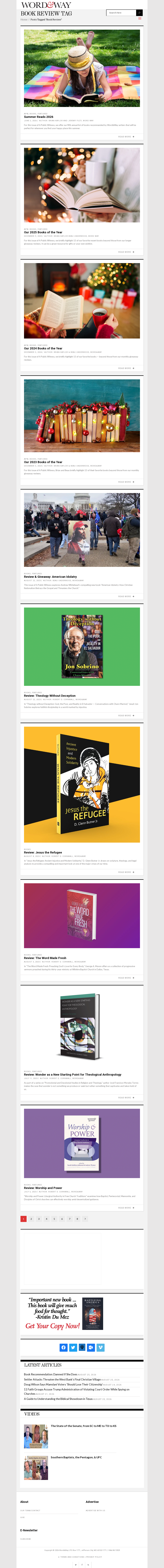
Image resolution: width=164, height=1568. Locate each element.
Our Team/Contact (30, 1511)
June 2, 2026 (30, 121)
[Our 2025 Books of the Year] (82, 185)
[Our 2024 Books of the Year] (82, 301)
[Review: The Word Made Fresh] (82, 915)
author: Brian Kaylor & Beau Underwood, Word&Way (73, 352)
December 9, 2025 (33, 236)
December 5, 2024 (33, 352)
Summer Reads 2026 (38, 117)
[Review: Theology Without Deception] (82, 647)
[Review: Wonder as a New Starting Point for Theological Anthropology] (82, 1027)
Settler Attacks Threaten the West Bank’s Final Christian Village (62, 1379)
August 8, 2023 (32, 856)
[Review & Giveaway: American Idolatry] (82, 530)
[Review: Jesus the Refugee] (82, 785)
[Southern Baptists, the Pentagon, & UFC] (36, 1479)
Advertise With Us (95, 1511)
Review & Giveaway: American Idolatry (50, 577)
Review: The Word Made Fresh (45, 958)
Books (33, 114)
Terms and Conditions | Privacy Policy (81, 1557)
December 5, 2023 (33, 466)
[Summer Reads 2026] (82, 68)
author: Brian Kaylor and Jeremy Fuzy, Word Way (66, 121)
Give (22, 1517)
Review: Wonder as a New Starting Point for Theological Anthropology (72, 1074)
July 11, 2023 (31, 1078)
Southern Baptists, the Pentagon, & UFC (76, 1457)
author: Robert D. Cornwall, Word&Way (65, 699)
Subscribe (25, 1539)
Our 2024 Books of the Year (43, 348)
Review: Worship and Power (43, 1188)
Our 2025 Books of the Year (43, 232)
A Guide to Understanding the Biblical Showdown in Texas (58, 1399)
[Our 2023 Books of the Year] (82, 415)
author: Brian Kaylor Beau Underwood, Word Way (71, 236)
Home (23, 19)
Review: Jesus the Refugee (43, 852)
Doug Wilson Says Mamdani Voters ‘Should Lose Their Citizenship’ (63, 1384)
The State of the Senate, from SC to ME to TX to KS (83, 1426)
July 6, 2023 (30, 1192)
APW (26, 114)
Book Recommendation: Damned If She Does (50, 1374)
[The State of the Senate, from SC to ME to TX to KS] (36, 1447)
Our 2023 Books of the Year (43, 462)
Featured (43, 114)
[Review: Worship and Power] (82, 1143)
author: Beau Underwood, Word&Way (63, 581)
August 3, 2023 (32, 962)
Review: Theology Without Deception (50, 696)
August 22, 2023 (32, 581)
